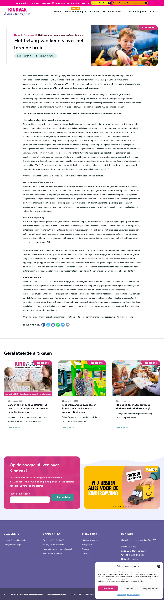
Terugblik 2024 (89, 544)
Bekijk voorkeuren (150, 588)
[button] (159, 566)
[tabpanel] (122, 487)
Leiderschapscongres (75, 10)
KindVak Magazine (137, 11)
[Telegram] (63, 325)
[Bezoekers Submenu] (104, 11)
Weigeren (129, 588)
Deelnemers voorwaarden (78, 594)
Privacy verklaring (133, 595)
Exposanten (114, 11)
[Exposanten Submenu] (123, 11)
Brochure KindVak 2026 (53, 540)
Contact (154, 11)
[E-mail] (68, 325)
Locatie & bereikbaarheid (15, 540)
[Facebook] (43, 325)
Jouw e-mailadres (20, 493)
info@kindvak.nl (131, 559)
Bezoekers (96, 11)
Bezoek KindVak (99, 3)
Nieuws (85, 549)
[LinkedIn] (53, 325)
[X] (48, 325)
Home (57, 11)
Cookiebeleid (121, 595)
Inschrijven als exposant (53, 544)
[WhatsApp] (58, 325)
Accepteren (108, 588)
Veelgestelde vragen (13, 544)
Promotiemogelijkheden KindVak (57, 549)
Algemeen (29, 35)
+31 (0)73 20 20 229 (134, 555)
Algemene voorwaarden (56, 594)
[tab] (113, 506)
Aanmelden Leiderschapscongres (128, 3)
